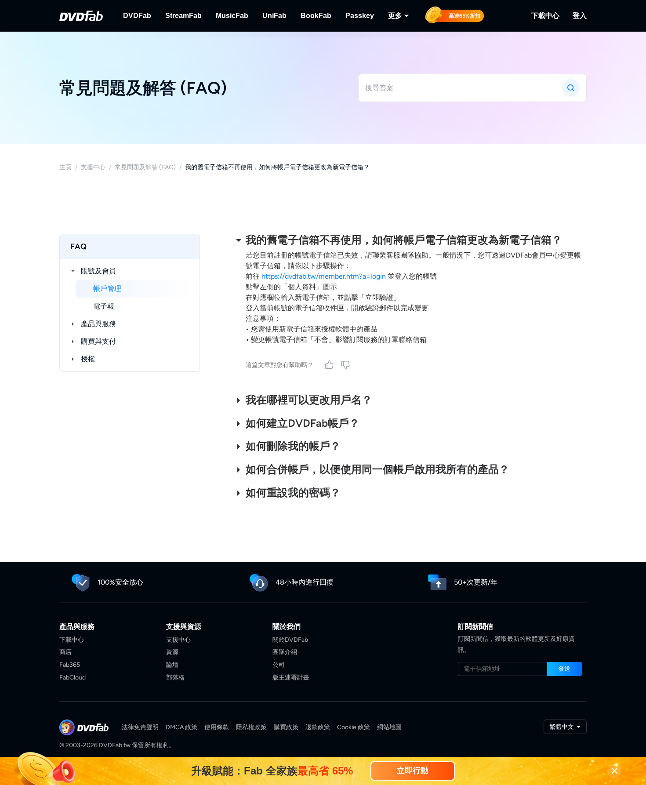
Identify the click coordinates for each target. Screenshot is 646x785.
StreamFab (183, 15)
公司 (278, 665)
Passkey (359, 15)
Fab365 (69, 665)
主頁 (65, 167)
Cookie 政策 (353, 727)
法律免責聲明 (140, 727)
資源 (172, 652)
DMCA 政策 (181, 727)
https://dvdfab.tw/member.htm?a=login (323, 276)
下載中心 (545, 15)
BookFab (316, 15)
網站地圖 (389, 727)
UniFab (274, 15)
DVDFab (137, 15)
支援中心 (93, 167)
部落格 (175, 677)
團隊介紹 (284, 652)
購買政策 (286, 727)
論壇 (172, 665)
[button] (564, 669)
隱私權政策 (251, 727)
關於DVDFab (290, 639)
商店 (65, 652)
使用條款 (216, 727)
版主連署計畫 (290, 677)
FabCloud (72, 677)
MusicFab (232, 15)
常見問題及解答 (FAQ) (145, 167)
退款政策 (317, 727)
